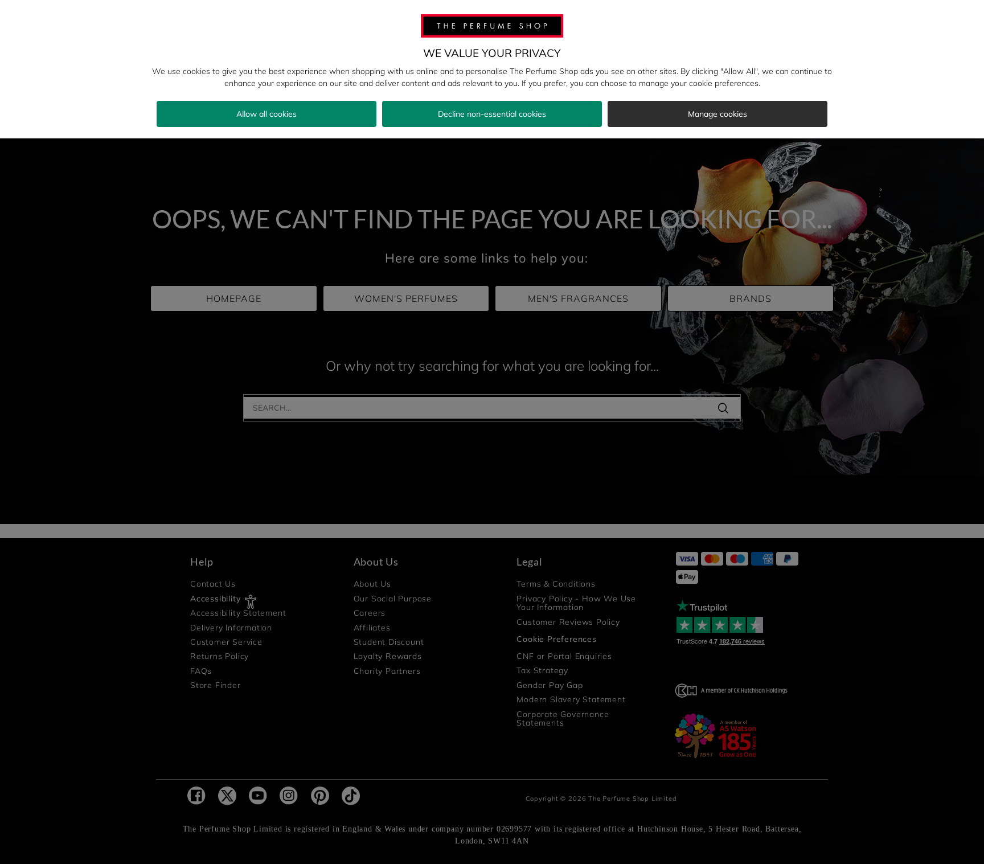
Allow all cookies (266, 114)
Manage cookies (717, 114)
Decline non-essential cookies (492, 114)
